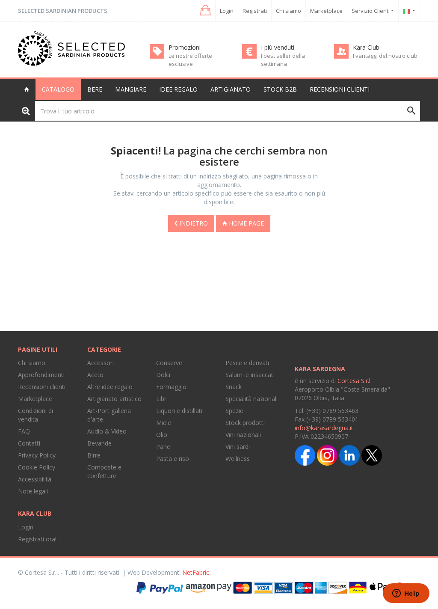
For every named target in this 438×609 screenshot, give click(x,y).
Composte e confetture (104, 471)
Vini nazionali (243, 435)
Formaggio (171, 387)
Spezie (234, 411)
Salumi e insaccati (250, 375)
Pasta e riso (172, 459)
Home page (245, 223)
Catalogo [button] (58, 89)
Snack (233, 387)
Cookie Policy (36, 467)
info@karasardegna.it (324, 428)
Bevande (99, 443)
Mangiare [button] (130, 89)
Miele (163, 423)
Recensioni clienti (340, 89)
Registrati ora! (37, 539)
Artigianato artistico (114, 399)
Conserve (169, 363)
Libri (162, 399)
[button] (205, 10)
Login (227, 11)
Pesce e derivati (247, 363)
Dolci (163, 375)
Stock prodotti (245, 423)
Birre (94, 455)
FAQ (24, 431)
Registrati (255, 11)
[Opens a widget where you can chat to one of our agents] (405, 594)
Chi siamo (288, 11)
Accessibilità (34, 479)
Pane (163, 447)
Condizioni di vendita (35, 415)
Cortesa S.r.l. (354, 381)
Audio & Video (107, 431)
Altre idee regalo (110, 387)
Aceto (95, 375)
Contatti (29, 443)
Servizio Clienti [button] (371, 11)
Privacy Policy (37, 455)
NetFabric (195, 572)
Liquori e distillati (179, 411)
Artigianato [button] (230, 89)
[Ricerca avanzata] (26, 110)
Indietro (193, 223)
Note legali (33, 491)
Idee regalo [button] (178, 89)
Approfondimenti (41, 375)
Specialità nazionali (251, 399)
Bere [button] (94, 89)
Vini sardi (237, 447)
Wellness (237, 459)
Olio (161, 435)
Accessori (100, 363)
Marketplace (326, 11)
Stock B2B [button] (280, 89)
